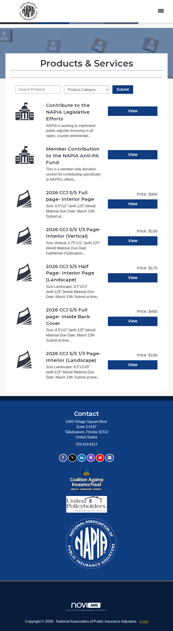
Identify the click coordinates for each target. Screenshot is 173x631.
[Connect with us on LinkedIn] (81, 458)
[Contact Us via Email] (109, 458)
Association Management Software (86, 610)
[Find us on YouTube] (100, 458)
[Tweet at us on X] (72, 458)
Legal (143, 621)
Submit (123, 89)
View (132, 111)
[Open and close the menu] (111, 11)
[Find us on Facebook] (63, 458)
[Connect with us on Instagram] (91, 458)
